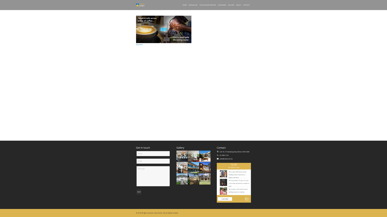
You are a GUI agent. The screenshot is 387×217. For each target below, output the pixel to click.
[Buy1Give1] (163, 17)
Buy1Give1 (139, 45)
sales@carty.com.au (226, 159)
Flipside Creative (173, 213)
